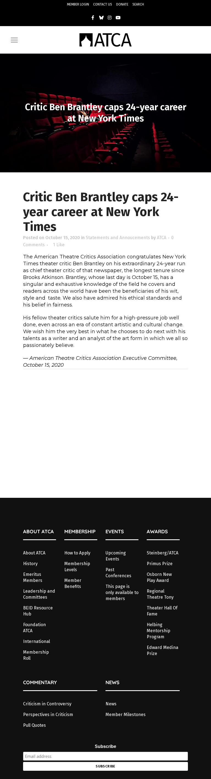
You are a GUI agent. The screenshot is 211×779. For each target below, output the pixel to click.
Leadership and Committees (39, 594)
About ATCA (34, 553)
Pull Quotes (34, 725)
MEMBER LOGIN (78, 4)
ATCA (161, 237)
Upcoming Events (116, 556)
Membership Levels (77, 566)
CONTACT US (102, 4)
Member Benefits (72, 583)
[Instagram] (109, 17)
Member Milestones (126, 714)
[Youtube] (118, 17)
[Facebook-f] (92, 17)
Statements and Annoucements (118, 237)
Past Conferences (118, 572)
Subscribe (105, 746)
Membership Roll (36, 655)
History (30, 563)
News (111, 703)
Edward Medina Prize (162, 650)
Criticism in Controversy (47, 703)
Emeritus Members (32, 577)
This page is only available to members (122, 592)
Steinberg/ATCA (162, 553)
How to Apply (77, 553)
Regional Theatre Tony (160, 594)
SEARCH (138, 4)
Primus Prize (160, 563)
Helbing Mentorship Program (158, 630)
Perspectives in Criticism (48, 714)
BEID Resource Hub (38, 611)
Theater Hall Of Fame (162, 611)
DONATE (122, 4)
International (36, 641)
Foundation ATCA (34, 627)
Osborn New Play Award (159, 577)
